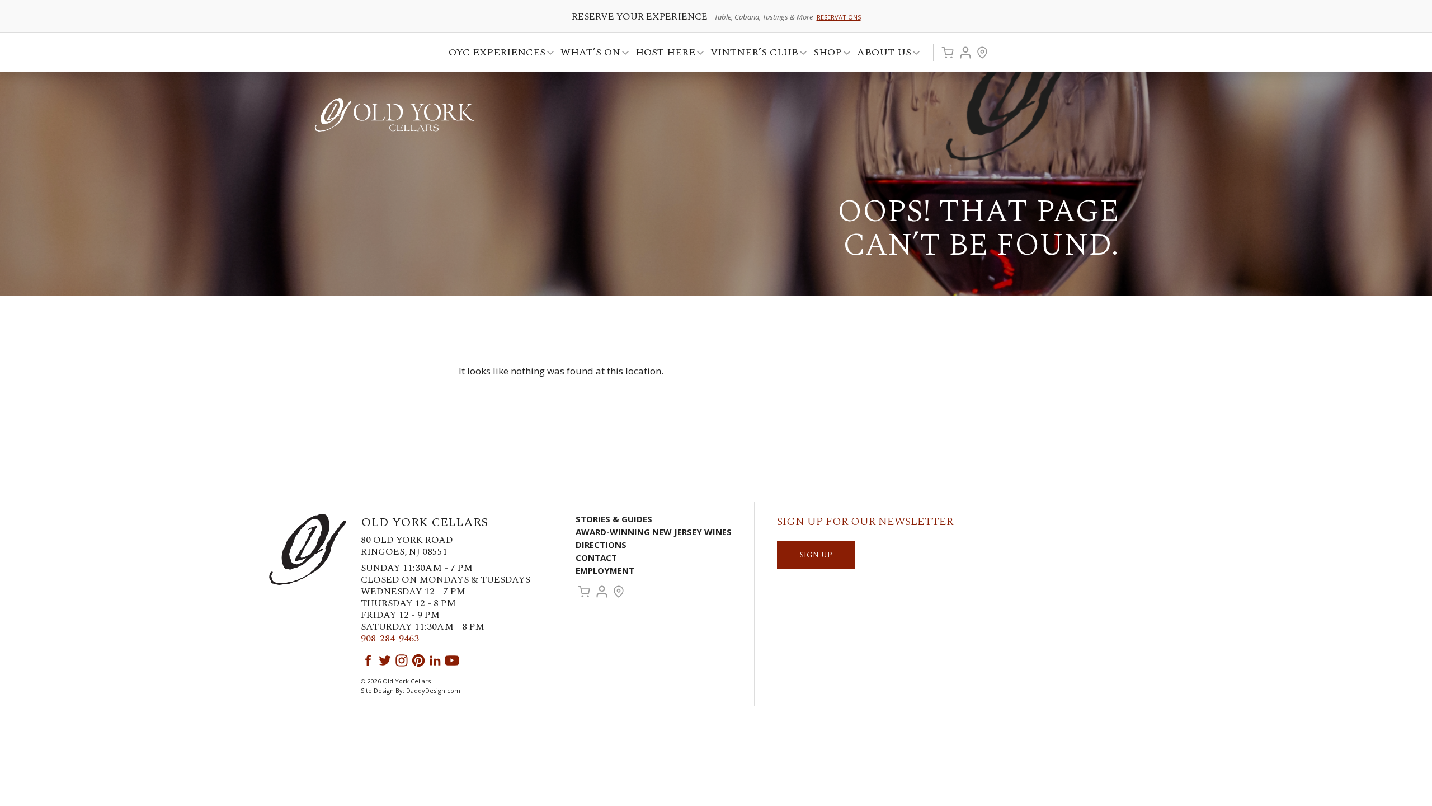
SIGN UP (816, 555)
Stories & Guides (614, 518)
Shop (824, 54)
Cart (947, 52)
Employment (605, 570)
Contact (596, 557)
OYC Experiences (493, 54)
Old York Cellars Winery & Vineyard (394, 114)
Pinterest (418, 660)
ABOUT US (880, 54)
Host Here (662, 54)
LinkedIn (435, 660)
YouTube (452, 660)
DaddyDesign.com (433, 690)
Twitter (385, 660)
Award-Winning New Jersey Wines (654, 531)
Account (965, 52)
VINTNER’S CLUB (751, 54)
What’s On (587, 54)
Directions (601, 544)
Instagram (401, 660)
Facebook (368, 660)
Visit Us (982, 52)
